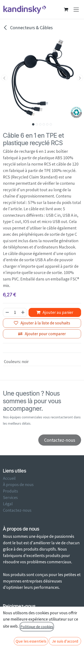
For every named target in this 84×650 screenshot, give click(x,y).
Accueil (9, 478)
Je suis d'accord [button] (65, 641)
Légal (8, 503)
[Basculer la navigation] (76, 9)
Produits (10, 491)
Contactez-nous (17, 510)
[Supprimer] (7, 312)
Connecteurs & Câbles (31, 28)
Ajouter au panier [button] (57, 312)
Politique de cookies (36, 626)
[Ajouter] (23, 312)
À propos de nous (18, 484)
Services (10, 497)
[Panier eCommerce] (66, 9)
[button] (4, 78)
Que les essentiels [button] (31, 641)
